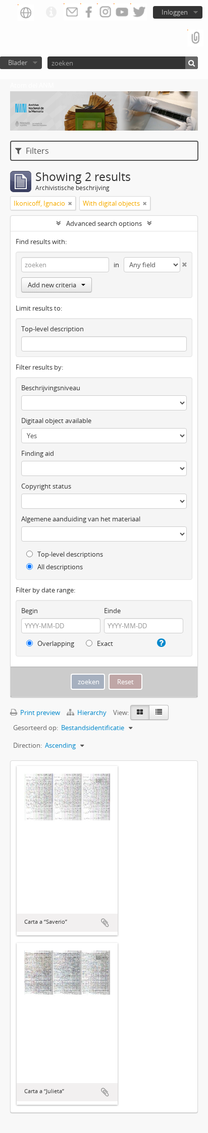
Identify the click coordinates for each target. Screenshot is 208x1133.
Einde (112, 610)
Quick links (51, 12)
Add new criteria (52, 284)
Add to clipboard (105, 923)
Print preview (39, 712)
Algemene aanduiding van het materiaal (80, 518)
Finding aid (37, 453)
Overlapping (55, 643)
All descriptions (59, 566)
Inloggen (175, 12)
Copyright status (46, 486)
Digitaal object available (56, 420)
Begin (29, 610)
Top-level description (52, 328)
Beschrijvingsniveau (50, 387)
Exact (104, 643)
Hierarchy (92, 712)
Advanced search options (104, 223)
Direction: (27, 745)
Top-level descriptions (69, 554)
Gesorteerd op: (35, 727)
